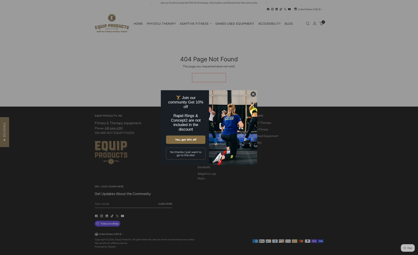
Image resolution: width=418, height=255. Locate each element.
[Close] (253, 94)
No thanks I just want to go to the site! (185, 154)
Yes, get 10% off (185, 139)
